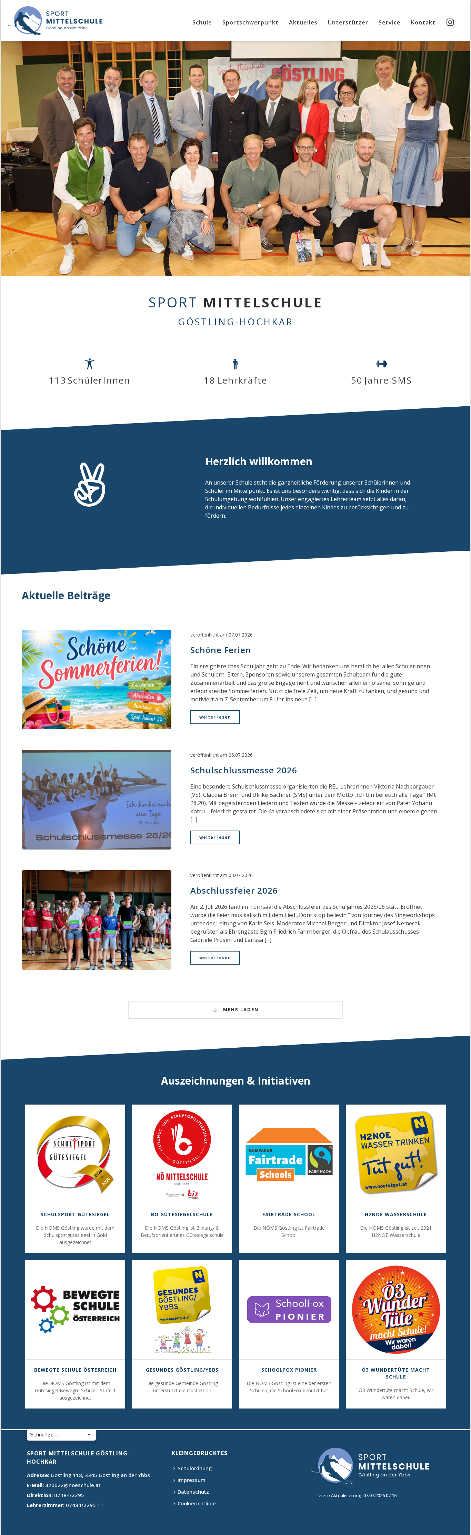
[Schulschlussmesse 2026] (96, 799)
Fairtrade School (288, 1214)
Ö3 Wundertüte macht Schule (396, 1373)
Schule (202, 22)
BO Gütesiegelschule (182, 1214)
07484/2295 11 (84, 1505)
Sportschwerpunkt (250, 22)
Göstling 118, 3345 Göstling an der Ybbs (100, 1475)
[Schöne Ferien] (96, 678)
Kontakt (423, 22)
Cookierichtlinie (197, 1503)
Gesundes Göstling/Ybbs (182, 1369)
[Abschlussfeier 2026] (96, 919)
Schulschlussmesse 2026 (243, 770)
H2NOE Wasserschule (396, 1214)
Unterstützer (348, 22)
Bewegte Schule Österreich (75, 1369)
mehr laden (240, 1009)
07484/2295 (69, 1495)
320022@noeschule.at (73, 1485)
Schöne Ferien (220, 649)
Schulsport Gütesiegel (75, 1214)
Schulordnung (195, 1468)
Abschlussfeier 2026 (234, 890)
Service (390, 22)
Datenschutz (193, 1491)
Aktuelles (303, 22)
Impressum (192, 1479)
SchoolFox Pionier (289, 1369)
